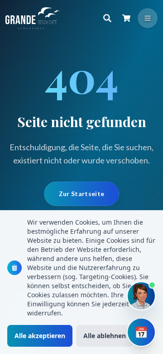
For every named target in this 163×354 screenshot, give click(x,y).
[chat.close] (143, 113)
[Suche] (107, 18)
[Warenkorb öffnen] (126, 18)
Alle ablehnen (104, 335)
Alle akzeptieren (39, 335)
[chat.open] (141, 295)
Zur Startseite (82, 193)
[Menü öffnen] (148, 18)
